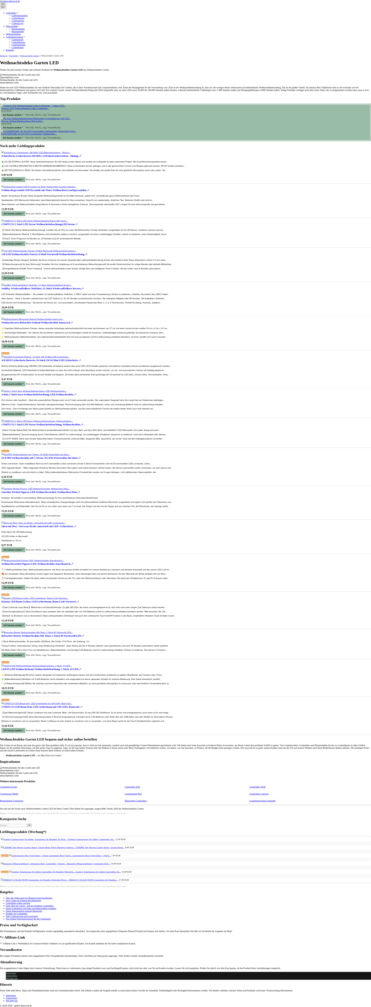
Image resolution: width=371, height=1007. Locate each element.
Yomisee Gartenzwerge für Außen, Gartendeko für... (91, 839)
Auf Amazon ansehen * (13, 115)
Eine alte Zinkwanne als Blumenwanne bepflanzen (29, 898)
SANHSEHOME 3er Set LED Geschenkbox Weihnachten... (29, 134)
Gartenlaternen (18, 42)
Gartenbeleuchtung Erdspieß (262, 801)
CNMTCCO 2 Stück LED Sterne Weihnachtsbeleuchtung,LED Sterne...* (39, 224)
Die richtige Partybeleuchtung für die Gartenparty (28, 919)
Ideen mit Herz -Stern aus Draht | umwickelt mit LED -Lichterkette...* (38, 526)
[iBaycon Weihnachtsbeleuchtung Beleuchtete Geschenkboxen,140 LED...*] (36, 118)
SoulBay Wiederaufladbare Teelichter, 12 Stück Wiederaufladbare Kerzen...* (42, 288)
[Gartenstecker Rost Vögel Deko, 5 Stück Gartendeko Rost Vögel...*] (40, 855)
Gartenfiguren (18, 18)
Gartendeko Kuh (132, 787)
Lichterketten (18, 47)
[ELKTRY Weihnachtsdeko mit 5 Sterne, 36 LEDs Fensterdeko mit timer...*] (35, 454)
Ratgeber (10, 50)
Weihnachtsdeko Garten (29, 56)
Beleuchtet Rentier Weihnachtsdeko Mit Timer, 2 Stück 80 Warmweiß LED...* (42, 635)
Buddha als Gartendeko (16, 913)
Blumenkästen (18, 29)
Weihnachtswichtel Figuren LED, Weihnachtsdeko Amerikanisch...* (37, 564)
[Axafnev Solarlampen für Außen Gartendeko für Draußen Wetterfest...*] (42, 872)
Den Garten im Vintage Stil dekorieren (23, 900)
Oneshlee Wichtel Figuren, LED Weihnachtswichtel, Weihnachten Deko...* (40, 492)
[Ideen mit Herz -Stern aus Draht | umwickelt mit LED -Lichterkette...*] (33, 523)
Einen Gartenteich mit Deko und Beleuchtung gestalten (31, 908)
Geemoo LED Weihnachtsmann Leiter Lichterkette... (25, 108)
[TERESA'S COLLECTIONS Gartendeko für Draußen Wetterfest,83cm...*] (35, 880)
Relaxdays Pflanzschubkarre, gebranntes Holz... (88, 864)
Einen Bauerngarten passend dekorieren (24, 911)
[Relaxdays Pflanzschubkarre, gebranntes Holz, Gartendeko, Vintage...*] (34, 864)
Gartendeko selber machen (18, 903)
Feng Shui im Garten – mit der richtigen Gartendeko (29, 906)
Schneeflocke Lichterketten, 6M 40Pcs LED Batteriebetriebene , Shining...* (41, 156)
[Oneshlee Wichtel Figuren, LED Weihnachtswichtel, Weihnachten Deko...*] (35, 489)
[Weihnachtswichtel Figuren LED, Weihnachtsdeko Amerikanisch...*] (32, 560)
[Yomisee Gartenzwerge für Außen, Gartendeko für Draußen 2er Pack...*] (34, 839)
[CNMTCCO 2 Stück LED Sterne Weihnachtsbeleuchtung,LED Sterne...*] (34, 221)
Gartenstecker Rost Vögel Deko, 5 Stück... (91, 855)
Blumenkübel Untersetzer (11, 801)
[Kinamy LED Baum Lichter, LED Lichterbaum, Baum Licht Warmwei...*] (35, 598)
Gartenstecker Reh (133, 794)
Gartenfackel (17, 39)
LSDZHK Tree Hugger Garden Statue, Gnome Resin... (100, 847)
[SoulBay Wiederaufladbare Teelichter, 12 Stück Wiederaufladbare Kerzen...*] (36, 285)
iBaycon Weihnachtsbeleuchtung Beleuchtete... (22, 121)
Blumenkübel (18, 31)
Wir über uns (12, 978)
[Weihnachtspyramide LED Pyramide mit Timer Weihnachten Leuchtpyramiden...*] (39, 187)
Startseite (3, 56)
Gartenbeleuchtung (14, 37)
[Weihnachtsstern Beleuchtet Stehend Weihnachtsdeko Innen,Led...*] (32, 319)
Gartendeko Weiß (257, 787)
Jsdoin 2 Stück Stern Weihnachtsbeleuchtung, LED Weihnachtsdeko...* (38, 394)
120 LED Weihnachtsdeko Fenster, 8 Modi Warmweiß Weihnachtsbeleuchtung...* (44, 254)
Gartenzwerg (17, 23)
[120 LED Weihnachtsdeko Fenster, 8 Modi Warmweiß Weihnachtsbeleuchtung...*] (38, 251)
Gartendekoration (20, 15)
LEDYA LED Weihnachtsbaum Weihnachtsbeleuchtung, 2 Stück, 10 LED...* (41, 669)
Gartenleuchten (19, 45)
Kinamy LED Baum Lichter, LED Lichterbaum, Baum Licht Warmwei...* (40, 601)
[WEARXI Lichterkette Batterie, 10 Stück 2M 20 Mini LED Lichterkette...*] (35, 357)
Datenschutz (11, 976)
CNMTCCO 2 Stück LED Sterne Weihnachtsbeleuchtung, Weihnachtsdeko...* (42, 424)
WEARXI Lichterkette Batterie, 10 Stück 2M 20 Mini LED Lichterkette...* (41, 360)
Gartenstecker (18, 21)
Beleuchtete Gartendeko (136, 801)
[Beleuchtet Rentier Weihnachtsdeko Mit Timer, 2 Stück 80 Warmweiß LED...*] (37, 632)
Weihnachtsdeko (13, 34)
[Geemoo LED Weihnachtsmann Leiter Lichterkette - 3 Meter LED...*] (33, 106)
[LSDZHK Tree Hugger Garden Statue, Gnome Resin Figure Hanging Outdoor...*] (38, 847)
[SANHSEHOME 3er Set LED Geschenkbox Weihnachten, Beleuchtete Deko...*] (39, 131)
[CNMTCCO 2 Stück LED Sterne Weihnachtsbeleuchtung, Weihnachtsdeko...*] (37, 421)
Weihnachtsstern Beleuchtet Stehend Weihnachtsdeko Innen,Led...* (37, 322)
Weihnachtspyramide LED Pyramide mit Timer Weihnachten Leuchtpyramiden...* (45, 190)
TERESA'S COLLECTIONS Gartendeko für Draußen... (93, 880)
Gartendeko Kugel (8, 787)
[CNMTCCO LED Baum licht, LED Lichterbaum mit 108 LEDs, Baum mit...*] (36, 703)
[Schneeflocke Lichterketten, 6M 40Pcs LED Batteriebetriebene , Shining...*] (36, 152)
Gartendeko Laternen (259, 794)
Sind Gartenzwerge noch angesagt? (22, 916)
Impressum (11, 973)
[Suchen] (29, 825)
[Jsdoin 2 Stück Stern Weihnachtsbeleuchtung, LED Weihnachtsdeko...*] (34, 391)
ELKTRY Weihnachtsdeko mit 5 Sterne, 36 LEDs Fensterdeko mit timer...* (41, 458)
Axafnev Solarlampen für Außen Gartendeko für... (98, 872)
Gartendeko (11, 13)
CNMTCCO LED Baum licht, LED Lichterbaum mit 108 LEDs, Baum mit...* (41, 707)
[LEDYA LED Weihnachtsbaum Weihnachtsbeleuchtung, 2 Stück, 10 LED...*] (36, 666)
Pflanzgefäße (12, 26)
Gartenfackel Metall (9, 794)
